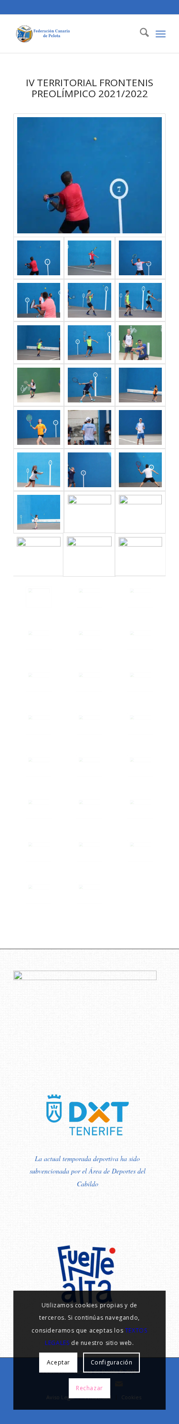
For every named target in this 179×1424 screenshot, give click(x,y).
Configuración (112, 1362)
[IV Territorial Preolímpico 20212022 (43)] (89, 300)
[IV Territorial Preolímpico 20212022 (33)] (140, 427)
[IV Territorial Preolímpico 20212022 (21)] (140, 597)
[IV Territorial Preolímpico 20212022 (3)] (140, 851)
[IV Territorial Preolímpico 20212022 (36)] (140, 385)
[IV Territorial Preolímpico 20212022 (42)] (140, 300)
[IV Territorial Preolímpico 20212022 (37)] (89, 385)
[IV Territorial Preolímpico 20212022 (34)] (89, 427)
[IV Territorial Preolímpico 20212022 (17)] (38, 681)
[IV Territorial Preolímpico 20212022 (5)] (38, 851)
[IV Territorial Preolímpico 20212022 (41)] (38, 342)
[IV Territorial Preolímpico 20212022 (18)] (140, 639)
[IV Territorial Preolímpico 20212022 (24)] (140, 554)
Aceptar (58, 1362)
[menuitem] (139, 34)
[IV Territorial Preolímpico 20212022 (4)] (89, 851)
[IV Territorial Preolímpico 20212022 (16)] (89, 681)
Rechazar (89, 1388)
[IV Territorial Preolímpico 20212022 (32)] (38, 470)
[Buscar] (139, 34)
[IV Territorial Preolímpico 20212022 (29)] (38, 512)
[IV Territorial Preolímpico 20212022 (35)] (38, 427)
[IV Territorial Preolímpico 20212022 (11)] (38, 766)
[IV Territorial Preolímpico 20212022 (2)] (38, 893)
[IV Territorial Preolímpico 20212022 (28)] (89, 512)
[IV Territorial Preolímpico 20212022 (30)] (140, 470)
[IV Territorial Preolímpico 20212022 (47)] (89, 175)
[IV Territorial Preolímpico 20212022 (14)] (38, 723)
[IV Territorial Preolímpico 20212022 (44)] (38, 300)
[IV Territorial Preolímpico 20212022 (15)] (140, 681)
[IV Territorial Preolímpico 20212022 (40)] (89, 342)
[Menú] (161, 33)
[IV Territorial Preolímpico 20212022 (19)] (89, 639)
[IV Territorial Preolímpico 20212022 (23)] (38, 597)
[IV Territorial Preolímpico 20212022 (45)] (140, 258)
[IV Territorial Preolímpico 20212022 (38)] (38, 385)
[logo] (74, 34)
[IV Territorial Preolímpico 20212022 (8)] (38, 808)
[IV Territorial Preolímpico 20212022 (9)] (140, 766)
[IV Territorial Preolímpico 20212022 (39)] (140, 342)
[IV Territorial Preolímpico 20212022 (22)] (89, 597)
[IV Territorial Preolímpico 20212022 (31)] (89, 470)
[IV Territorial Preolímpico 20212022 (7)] (89, 808)
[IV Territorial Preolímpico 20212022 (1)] (89, 893)
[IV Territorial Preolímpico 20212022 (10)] (89, 766)
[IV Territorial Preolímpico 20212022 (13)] (89, 723)
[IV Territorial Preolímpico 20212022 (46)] (89, 258)
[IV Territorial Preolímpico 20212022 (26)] (38, 554)
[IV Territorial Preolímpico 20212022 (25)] (89, 554)
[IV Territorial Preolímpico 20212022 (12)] (140, 723)
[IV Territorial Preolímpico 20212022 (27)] (140, 512)
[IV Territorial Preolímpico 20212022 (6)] (140, 808)
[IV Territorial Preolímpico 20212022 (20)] (38, 639)
